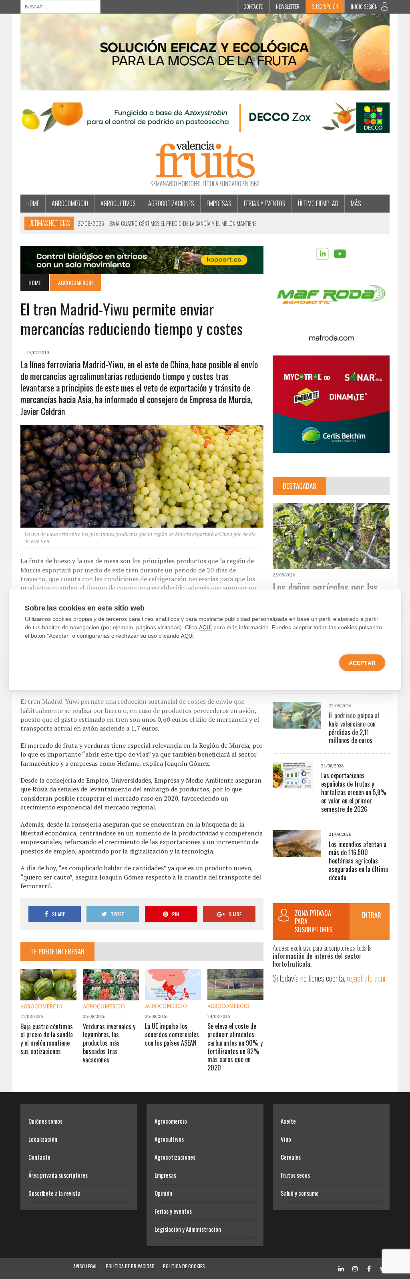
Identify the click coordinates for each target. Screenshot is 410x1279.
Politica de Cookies (184, 1266)
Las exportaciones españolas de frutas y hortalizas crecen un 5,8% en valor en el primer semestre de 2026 (353, 792)
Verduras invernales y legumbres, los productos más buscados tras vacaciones (109, 1043)
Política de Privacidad (130, 1266)
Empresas (219, 203)
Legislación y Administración (188, 1229)
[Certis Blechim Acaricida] (331, 447)
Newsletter (287, 6)
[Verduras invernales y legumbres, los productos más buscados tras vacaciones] (111, 994)
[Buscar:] (60, 6)
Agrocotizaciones (171, 203)
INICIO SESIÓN (364, 6)
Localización (42, 1138)
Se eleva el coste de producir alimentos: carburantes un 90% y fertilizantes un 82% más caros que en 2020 (235, 1046)
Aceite (288, 1120)
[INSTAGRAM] (355, 1268)
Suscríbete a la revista (54, 1193)
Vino (286, 1138)
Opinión (163, 1193)
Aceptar (362, 662)
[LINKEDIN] (341, 1268)
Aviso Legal (85, 1266)
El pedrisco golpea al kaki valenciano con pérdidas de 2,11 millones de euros (354, 728)
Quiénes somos (45, 1120)
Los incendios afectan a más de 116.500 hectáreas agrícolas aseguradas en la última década (358, 860)
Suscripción (325, 6)
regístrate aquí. (367, 978)
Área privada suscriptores (58, 1175)
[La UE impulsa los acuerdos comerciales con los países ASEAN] (173, 994)
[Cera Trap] (205, 84)
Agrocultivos (118, 203)
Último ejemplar (318, 203)
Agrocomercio (70, 203)
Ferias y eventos (264, 203)
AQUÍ (205, 627)
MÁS (356, 203)
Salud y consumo (300, 1193)
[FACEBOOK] (369, 1268)
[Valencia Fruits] (205, 164)
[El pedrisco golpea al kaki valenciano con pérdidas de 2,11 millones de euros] (297, 723)
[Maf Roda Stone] (331, 337)
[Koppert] (141, 268)
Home (32, 203)
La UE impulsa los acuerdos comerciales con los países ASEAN (172, 1034)
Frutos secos (295, 1175)
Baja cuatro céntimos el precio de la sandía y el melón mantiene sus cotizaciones (46, 1039)
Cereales (291, 1157)
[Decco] (205, 127)
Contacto (253, 6)
